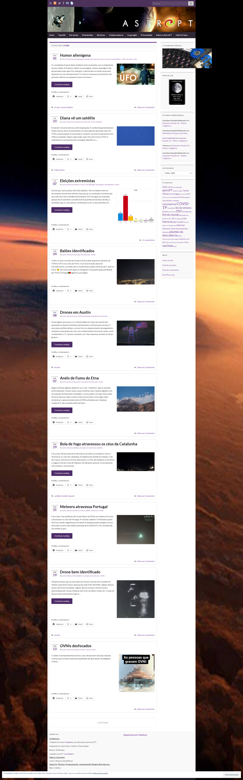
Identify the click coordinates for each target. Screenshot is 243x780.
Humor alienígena (75, 55)
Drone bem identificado (80, 572)
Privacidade (146, 35)
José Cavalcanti (169, 138)
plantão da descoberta (172, 233)
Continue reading (62, 84)
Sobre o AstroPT (164, 35)
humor (169, 218)
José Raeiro (69, 754)
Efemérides (87, 35)
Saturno (183, 239)
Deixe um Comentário (146, 107)
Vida (135, 59)
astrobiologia (177, 187)
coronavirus (169, 204)
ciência (169, 197)
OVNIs (124, 59)
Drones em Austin (75, 312)
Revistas (101, 35)
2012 (164, 187)
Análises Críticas (79, 185)
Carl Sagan (175, 194)
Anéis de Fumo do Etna (79, 378)
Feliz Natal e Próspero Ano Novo (175, 133)
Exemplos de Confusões (92, 59)
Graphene (69, 742)
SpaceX (71, 496)
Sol (163, 242)
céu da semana (183, 207)
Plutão (180, 236)
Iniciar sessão (167, 260)
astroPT (167, 190)
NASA (178, 225)
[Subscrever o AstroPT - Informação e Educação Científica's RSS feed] (50, 3)
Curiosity (170, 208)
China (164, 197)
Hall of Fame (182, 35)
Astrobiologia (78, 59)
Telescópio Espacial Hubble (174, 242)
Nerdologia (180, 229)
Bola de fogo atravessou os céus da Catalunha (98, 444)
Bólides (76, 448)
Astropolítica (99, 185)
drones (57, 107)
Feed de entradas (169, 265)
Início (51, 35)
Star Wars (130, 59)
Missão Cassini (176, 222)
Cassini (182, 194)
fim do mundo (170, 214)
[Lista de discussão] (67, 3)
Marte (165, 221)
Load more (103, 723)
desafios (165, 211)
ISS (173, 218)
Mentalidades (116, 59)
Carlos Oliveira (67, 59)
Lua (184, 218)
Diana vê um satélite (77, 118)
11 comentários (148, 240)
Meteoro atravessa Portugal (84, 506)
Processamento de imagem (170, 239)
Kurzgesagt (178, 218)
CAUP (187, 194)
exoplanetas (186, 212)
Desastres (77, 382)
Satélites (99, 122)
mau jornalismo (67, 107)
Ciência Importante (84, 316)
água (175, 246)
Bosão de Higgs (177, 191)
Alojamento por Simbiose (135, 735)
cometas (176, 201)
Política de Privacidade (100, 773)
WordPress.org (168, 275)
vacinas (167, 245)
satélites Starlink (61, 496)
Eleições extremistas (77, 180)
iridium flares (59, 170)
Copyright (132, 35)
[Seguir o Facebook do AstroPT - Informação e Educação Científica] (63, 3)
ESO (179, 211)
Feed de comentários (170, 270)
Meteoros (95, 510)
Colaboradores (116, 35)
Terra (186, 242)
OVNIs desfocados (75, 645)
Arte (75, 316)
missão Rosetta (171, 225)
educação (172, 212)
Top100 (61, 35)
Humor (103, 59)
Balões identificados (77, 250)
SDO (188, 239)
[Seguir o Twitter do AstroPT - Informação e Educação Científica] (59, 3)
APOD (170, 187)
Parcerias (73, 35)
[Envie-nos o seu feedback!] (72, 3)
